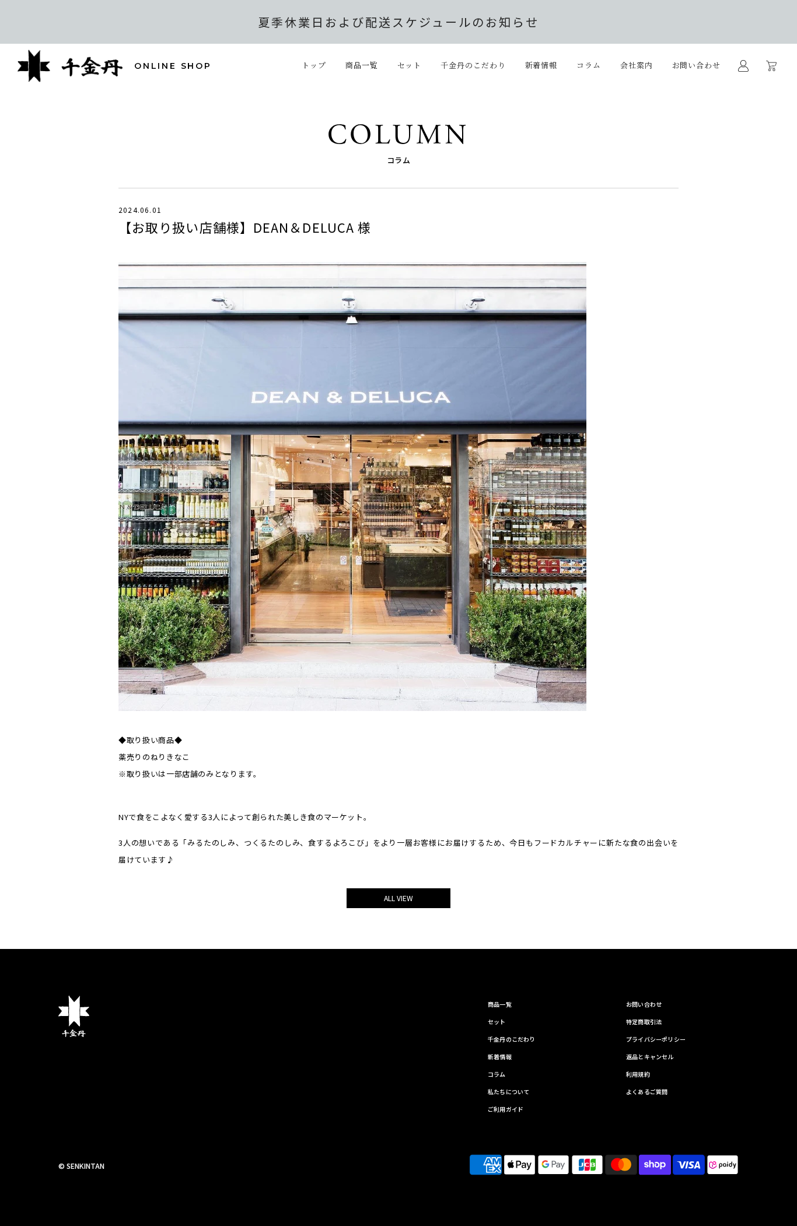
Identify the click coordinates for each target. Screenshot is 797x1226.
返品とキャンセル (650, 1056)
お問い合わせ (696, 65)
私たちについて (508, 1091)
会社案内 (636, 65)
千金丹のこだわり (473, 65)
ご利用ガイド (505, 1109)
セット (409, 65)
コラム (588, 65)
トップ (314, 65)
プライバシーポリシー (656, 1039)
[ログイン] (743, 65)
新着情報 (541, 65)
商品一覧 (500, 1004)
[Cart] (772, 66)
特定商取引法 (644, 1021)
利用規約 (638, 1074)
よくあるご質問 (646, 1091)
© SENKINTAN (81, 1166)
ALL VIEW (398, 898)
